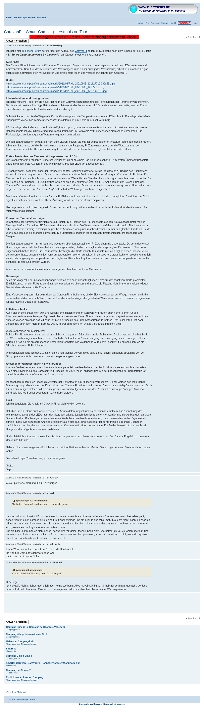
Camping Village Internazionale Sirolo (27, 634)
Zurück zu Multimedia (16, 692)
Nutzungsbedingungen (114, 704)
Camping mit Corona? (18, 670)
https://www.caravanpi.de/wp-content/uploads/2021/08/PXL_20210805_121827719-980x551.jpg (60, 83)
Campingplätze (13, 629)
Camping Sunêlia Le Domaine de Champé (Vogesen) (35, 627)
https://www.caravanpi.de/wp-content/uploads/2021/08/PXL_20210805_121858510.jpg (55, 87)
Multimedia (42, 17)
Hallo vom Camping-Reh (19, 641)
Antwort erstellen (16, 40)
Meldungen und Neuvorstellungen (21, 644)
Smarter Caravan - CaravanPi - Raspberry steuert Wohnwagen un (43, 663)
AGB (173, 23)
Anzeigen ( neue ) (160, 23)
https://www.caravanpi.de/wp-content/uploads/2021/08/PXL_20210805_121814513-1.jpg (56, 90)
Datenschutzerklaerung (90, 704)
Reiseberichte (12, 673)
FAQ (147, 23)
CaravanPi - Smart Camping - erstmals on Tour (45, 32)
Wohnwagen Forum (24, 17)
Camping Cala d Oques (19, 655)
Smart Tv (11, 648)
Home (9, 17)
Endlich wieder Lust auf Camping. (25, 677)
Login (195, 23)
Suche (140, 23)
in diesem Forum (31, 50)
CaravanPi (81, 50)
